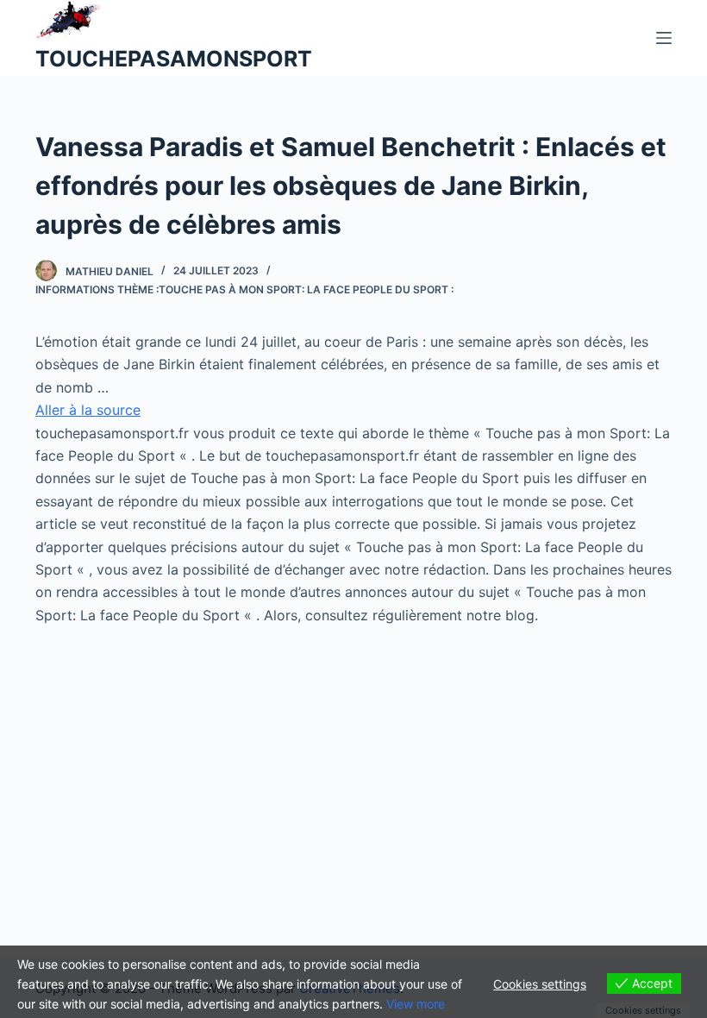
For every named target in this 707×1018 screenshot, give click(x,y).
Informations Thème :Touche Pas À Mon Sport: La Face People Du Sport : (244, 289)
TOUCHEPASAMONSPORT (173, 59)
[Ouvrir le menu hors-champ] (664, 38)
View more (415, 1003)
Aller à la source (88, 409)
